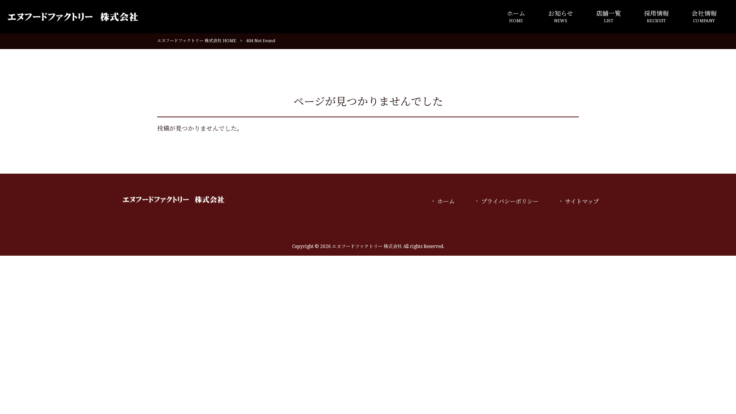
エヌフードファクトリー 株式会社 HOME (196, 40)
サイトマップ (582, 201)
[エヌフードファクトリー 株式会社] (73, 16)
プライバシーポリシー (510, 201)
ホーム (446, 201)
